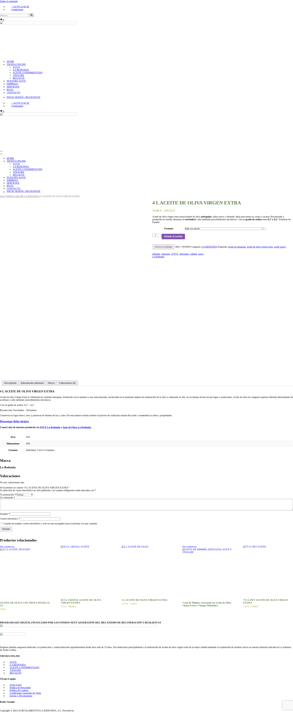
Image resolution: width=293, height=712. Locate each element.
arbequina (184, 254)
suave (201, 254)
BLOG (10, 89)
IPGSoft (79, 710)
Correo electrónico (10, 518)
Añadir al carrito (173, 236)
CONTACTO (13, 92)
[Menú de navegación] (1, 151)
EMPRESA (12, 84)
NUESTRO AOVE (16, 81)
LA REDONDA (21, 70)
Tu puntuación (8, 494)
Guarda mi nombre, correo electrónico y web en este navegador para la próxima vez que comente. (51, 523)
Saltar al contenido (9, 1)
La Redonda (158, 256)
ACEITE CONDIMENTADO (28, 72)
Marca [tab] (51, 383)
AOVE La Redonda (49, 427)
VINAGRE (18, 75)
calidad (193, 254)
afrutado (156, 254)
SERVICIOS (13, 86)
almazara (165, 254)
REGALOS (18, 78)
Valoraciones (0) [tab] (67, 383)
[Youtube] (9, 708)
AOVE (174, 254)
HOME (10, 61)
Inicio (2, 196)
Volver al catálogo (163, 247)
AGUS (16, 67)
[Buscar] (31, 15)
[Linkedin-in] (12, 708)
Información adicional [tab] (32, 383)
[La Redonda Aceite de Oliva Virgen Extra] (38, 23)
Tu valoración (7, 497)
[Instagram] (5, 708)
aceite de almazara (237, 247)
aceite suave (280, 247)
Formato (168, 228)
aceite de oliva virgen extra (260, 247)
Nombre (5, 514)
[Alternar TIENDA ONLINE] (53, 161)
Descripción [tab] (10, 383)
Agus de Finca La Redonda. (76, 427)
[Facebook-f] (2, 708)
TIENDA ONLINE (15, 196)
